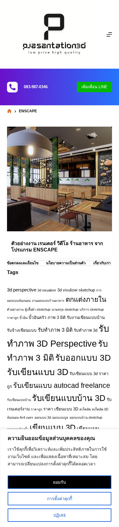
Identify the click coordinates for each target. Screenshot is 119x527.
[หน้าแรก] (9, 111)
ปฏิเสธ (59, 515)
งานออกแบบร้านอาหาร (48, 300)
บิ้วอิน (23, 317)
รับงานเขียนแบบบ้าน (86, 317)
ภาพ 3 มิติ (57, 317)
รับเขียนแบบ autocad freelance (61, 385)
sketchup (87, 290)
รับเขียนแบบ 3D (37, 372)
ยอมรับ (59, 482)
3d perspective (21, 289)
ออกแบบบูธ (60, 417)
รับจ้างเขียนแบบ (22, 330)
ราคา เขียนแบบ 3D (60, 409)
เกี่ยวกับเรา (102, 263)
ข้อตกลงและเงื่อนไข (22, 263)
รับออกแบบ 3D (83, 358)
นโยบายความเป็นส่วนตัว (66, 263)
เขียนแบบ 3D (53, 427)
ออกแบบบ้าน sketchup (86, 417)
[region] (59, 478)
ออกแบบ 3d (42, 417)
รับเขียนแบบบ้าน (19, 400)
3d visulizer (67, 290)
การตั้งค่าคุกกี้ (59, 498)
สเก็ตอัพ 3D (100, 409)
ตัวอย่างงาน (15, 309)
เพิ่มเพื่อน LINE (94, 87)
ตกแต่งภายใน (86, 299)
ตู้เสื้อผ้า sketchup (37, 309)
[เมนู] (109, 34)
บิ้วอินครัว (37, 317)
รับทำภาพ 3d (85, 330)
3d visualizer (47, 290)
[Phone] (12, 87)
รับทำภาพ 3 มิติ (55, 330)
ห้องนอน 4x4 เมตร (20, 417)
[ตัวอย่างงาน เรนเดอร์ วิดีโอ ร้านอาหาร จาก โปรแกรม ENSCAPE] (59, 179)
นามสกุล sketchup (65, 309)
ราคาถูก (36, 409)
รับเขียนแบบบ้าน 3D (69, 398)
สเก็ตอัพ (85, 409)
